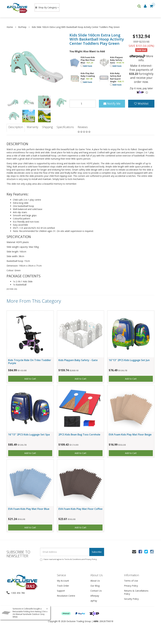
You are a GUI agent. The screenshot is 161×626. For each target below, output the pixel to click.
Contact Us (96, 590)
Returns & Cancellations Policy (136, 592)
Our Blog (95, 585)
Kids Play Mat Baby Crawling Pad (88, 76)
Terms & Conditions (72, 559)
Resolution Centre (66, 595)
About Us (95, 580)
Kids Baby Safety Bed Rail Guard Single (115, 77)
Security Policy (131, 598)
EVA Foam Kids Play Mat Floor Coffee (80, 509)
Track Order (63, 585)
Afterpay (94, 595)
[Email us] (134, 551)
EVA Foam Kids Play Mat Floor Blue (88, 60)
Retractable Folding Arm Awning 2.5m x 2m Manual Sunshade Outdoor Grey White (30, 614)
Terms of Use (131, 580)
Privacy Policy (91, 559)
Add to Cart (30, 378)
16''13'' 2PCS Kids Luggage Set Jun (129, 360)
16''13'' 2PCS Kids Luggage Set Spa (29, 434)
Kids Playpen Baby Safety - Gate (116, 60)
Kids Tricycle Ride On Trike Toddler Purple (29, 361)
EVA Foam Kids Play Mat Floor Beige (130, 434)
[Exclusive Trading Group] (18, 8)
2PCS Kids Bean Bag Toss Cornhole (79, 434)
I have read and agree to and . (70, 559)
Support (61, 590)
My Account (63, 580)
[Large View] (13, 102)
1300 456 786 (17, 592)
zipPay (93, 600)
